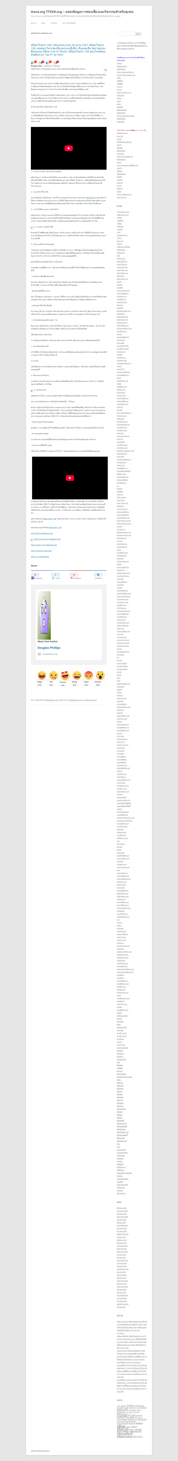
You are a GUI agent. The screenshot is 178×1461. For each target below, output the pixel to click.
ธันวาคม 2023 (122, 1301)
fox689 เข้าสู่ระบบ (134, 1408)
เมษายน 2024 (121, 1289)
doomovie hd (122, 197)
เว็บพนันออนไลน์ (122, 1179)
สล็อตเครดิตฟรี (122, 1126)
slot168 (119, 847)
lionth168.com (122, 544)
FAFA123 (120, 407)
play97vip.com (122, 719)
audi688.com (121, 299)
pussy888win (121, 762)
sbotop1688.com (123, 812)
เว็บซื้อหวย (120, 1170)
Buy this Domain (69, 23)
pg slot (119, 89)
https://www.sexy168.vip (126, 116)
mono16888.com (123, 614)
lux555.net (120, 570)
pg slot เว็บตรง (122, 663)
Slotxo (119, 850)
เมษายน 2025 (121, 1254)
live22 (119, 101)
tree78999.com (122, 914)
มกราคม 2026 (122, 1228)
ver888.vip (120, 975)
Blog (43, 23)
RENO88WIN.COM (123, 768)
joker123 (120, 136)
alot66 (119, 282)
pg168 (119, 139)
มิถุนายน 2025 (122, 1249)
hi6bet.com (121, 465)
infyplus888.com (123, 477)
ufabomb (120, 928)
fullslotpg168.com (123, 436)
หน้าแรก (33, 23)
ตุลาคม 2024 (121, 1272)
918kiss (119, 63)
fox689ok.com (122, 427)
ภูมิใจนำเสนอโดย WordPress (40, 1451)
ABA (118, 255)
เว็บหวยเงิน (120, 122)
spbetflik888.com (123, 855)
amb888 (120, 288)
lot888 (119, 564)
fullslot (119, 98)
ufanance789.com (123, 946)
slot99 (119, 145)
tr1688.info (121, 911)
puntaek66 (121, 748)
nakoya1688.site (122, 625)
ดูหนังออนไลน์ (122, 66)
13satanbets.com (123, 212)
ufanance (120, 943)
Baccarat (120, 305)
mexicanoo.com (122, 599)
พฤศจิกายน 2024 (122, 1269)
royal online (121, 783)
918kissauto (121, 250)
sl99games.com (122, 838)
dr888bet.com (122, 387)
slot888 (119, 1419)
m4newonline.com (123, 573)
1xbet (118, 1406)
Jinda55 (119, 488)
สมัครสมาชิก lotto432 (124, 1077)
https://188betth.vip (124, 194)
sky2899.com (121, 835)
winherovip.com (122, 992)
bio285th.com (122, 331)
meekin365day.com (124, 593)
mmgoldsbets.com (123, 611)
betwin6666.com (123, 325)
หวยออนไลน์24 (122, 1153)
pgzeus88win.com (123, 716)
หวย (118, 1147)
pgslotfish (120, 710)
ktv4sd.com (121, 529)
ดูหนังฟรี (120, 107)
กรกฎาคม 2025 (122, 1246)
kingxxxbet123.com (124, 521)
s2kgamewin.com (123, 791)
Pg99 (118, 681)
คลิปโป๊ (119, 177)
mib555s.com (121, 608)
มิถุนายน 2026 (122, 1214)
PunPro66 (120, 736)
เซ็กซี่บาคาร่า (121, 1167)
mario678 (120, 585)
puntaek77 (121, 751)
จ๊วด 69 (119, 1019)
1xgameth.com (122, 235)
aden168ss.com (122, 270)
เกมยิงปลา (120, 1158)
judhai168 (120, 154)
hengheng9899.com (124, 459)
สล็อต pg (120, 1083)
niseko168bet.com (123, 631)
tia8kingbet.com (122, 893)
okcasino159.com (123, 640)
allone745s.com (122, 279)
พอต (118, 1062)
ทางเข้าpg (120, 1039)
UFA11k (119, 922)
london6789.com (123, 561)
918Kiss (119, 244)
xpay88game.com (123, 998)
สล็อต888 (120, 1103)
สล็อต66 (119, 148)
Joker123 (120, 494)
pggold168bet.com (123, 684)
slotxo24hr (121, 853)
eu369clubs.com (122, 404)
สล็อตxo (120, 171)
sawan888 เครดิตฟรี (124, 803)
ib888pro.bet (121, 474)
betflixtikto (121, 314)
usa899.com (121, 960)
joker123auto (121, 497)
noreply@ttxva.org (49, 654)
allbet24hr (120, 276)
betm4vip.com (122, 322)
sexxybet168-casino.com (126, 818)
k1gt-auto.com (122, 509)
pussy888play (122, 759)
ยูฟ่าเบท (119, 1071)
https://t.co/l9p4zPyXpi (40, 556)
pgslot (119, 162)
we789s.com (121, 987)
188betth (120, 226)
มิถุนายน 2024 (122, 1284)
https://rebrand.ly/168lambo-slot (47, 539)
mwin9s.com (121, 620)
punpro (119, 733)
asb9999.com (121, 296)
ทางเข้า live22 (121, 1033)
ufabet (119, 925)
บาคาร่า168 (121, 1045)
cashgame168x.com (124, 363)
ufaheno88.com (122, 934)
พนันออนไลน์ (121, 1059)
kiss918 (119, 526)
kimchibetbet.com (123, 518)
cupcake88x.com (123, 375)
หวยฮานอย (121, 1155)
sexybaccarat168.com (124, 821)
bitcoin (119, 334)
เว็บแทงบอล (121, 1187)
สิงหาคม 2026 (121, 1208)
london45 (120, 558)
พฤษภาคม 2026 (122, 1217)
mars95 (119, 588)
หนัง (118, 1144)
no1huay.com (122, 637)
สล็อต (119, 1080)
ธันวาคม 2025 (122, 1231)
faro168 (119, 410)
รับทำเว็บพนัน (121, 1074)
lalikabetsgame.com (124, 532)
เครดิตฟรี (120, 1164)
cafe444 (119, 355)
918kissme (120, 253)
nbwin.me (120, 628)
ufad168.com (121, 931)
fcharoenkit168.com (124, 413)
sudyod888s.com (123, 876)
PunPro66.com (122, 739)
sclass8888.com (122, 815)
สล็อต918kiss (121, 1109)
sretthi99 (120, 861)
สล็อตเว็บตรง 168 (92, 197)
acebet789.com (122, 267)
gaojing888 (121, 442)
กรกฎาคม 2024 (122, 1281)
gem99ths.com (122, 445)
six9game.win (122, 832)
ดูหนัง (119, 78)
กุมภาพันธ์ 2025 (122, 1260)
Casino (119, 366)
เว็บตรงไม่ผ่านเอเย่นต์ (124, 1173)
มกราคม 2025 (122, 1263)
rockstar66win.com (124, 780)
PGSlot (119, 692)
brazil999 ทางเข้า (123, 346)
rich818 (119, 771)
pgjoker (119, 689)
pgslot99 (120, 701)
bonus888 (120, 343)
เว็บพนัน (119, 1176)
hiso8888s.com (122, 468)
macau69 (120, 579)
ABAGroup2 (121, 258)
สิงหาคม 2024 (121, 1278)
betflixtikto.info (122, 317)
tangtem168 (121, 885)
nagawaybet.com (123, 622)
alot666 (119, 285)
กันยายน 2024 (122, 1275)
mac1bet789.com (123, 576)
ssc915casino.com (123, 867)
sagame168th (122, 797)
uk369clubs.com (122, 954)
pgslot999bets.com (124, 707)
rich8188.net (121, 777)
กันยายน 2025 (122, 1240)
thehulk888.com (122, 890)
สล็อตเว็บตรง (121, 69)
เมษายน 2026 (121, 1220)
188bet (119, 223)
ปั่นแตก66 (120, 1054)
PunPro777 (121, 742)
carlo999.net (121, 357)
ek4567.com (121, 389)
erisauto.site (121, 395)
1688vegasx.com (123, 215)
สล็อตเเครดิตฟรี (122, 1135)
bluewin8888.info (123, 337)
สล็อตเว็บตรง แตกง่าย (124, 142)
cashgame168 (122, 360)
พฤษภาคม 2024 (122, 1287)
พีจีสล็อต (120, 1065)
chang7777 (121, 369)
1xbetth (120, 180)
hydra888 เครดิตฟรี (123, 471)
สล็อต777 (120, 1100)
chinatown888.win (123, 372)
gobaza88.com (122, 454)
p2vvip (119, 649)
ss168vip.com (122, 864)
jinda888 (120, 491)
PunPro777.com (122, 745)
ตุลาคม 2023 (121, 1307)
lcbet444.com (121, 538)
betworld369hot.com (124, 328)
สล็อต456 (120, 1088)
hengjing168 (121, 462)
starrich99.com (122, 873)
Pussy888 (120, 754)
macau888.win (122, 582)
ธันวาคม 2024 (122, 1266)
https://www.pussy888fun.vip (127, 165)
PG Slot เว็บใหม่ (122, 666)
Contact (54, 23)
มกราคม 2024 (122, 1298)
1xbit (118, 232)
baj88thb (120, 308)
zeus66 (119, 1007)
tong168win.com (123, 902)
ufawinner (120, 949)
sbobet (119, 809)
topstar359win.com (124, 908)
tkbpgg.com (121, 899)
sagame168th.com (123, 800)
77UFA (119, 238)
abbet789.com (122, 261)
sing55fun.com (122, 826)
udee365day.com (123, 917)
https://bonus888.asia (125, 156)
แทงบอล (120, 1190)
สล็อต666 (120, 1097)
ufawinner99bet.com (124, 952)
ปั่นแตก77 (120, 1056)
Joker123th (129, 1412)
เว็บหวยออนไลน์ (122, 1185)
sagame (119, 794)
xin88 (119, 995)
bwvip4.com (121, 352)
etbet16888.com (122, 398)
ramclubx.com (122, 765)
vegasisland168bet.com (125, 969)
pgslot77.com (122, 698)
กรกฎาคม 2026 (122, 1211)
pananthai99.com (123, 652)
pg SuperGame (122, 669)
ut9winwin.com (122, 963)
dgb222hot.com (122, 381)
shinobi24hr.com (123, 823)
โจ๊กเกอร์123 (121, 1193)
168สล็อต (120, 221)
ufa (118, 920)
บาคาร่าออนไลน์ (122, 1048)
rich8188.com (121, 774)
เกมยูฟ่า (119, 1161)
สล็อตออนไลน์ (122, 1123)
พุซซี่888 (120, 81)
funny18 (120, 183)
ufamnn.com (121, 937)
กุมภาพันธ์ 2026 (122, 1225)
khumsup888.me (123, 512)
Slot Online (121, 844)
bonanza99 (121, 340)
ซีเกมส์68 (120, 1021)
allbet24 (120, 188)
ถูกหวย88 (120, 1030)
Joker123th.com (122, 503)
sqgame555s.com (123, 858)
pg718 (119, 675)
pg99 (137, 1412)
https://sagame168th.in (125, 72)
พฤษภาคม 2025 (122, 1252)
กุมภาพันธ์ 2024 (122, 1295)
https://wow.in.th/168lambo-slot (44, 545)
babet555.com (122, 302)
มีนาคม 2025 (121, 1257)
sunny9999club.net (124, 879)
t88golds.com (122, 882)
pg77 (118, 678)
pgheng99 (120, 95)
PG (118, 657)
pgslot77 (120, 695)
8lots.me (120, 241)
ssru (118, 870)
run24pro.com (122, 788)
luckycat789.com (123, 567)
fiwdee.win (121, 419)
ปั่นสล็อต (120, 1051)
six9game (120, 829)
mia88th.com (121, 605)
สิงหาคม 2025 (121, 1243)
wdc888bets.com (123, 984)
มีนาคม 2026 (121, 1222)
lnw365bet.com (122, 553)
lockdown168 (121, 555)
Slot (118, 841)
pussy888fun (121, 756)
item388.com (121, 483)
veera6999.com (122, 966)
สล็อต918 (120, 1106)
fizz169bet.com (122, 421)
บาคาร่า (119, 87)
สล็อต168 (120, 1086)
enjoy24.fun (121, 392)
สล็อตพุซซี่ (120, 1121)
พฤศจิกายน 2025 (122, 1234)
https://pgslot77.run (124, 92)
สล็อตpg (120, 1115)
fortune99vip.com (123, 424)
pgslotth (120, 713)
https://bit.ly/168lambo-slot (42, 533)
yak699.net (121, 1001)
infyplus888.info (122, 480)
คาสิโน (119, 1013)
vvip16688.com (122, 981)
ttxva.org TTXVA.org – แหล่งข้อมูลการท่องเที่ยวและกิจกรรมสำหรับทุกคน (82, 11)
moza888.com (122, 617)
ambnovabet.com (123, 290)
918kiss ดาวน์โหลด (123, 247)
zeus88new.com (122, 1010)
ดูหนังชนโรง (121, 113)
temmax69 (121, 888)
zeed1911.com (122, 1004)
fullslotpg (120, 433)
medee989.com (122, 590)
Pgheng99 (120, 687)
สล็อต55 (119, 1091)
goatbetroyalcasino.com (125, 451)
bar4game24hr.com (124, 311)
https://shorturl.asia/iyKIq (41, 551)
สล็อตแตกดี (121, 1138)
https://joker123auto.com (126, 75)
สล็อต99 (119, 1112)
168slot (119, 218)
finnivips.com (122, 416)
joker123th (121, 500)
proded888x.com (123, 727)
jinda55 (138, 1410)
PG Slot (119, 660)
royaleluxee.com (123, 786)
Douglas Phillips (49, 648)
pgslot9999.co (122, 704)
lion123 (119, 541)
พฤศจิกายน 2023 (122, 1304)
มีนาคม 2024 (121, 1292)
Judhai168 (120, 506)
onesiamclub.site (123, 646)
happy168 (120, 456)
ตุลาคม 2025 (121, 1237)
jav (118, 486)
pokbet (119, 721)
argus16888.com (123, 293)
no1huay (120, 634)
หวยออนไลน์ (121, 1150)
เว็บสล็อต (120, 1182)
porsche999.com (123, 724)
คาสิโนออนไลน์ (122, 1016)
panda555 (120, 654)
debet (119, 378)
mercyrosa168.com (124, 596)
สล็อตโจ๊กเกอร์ (122, 1141)
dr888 (119, 384)
